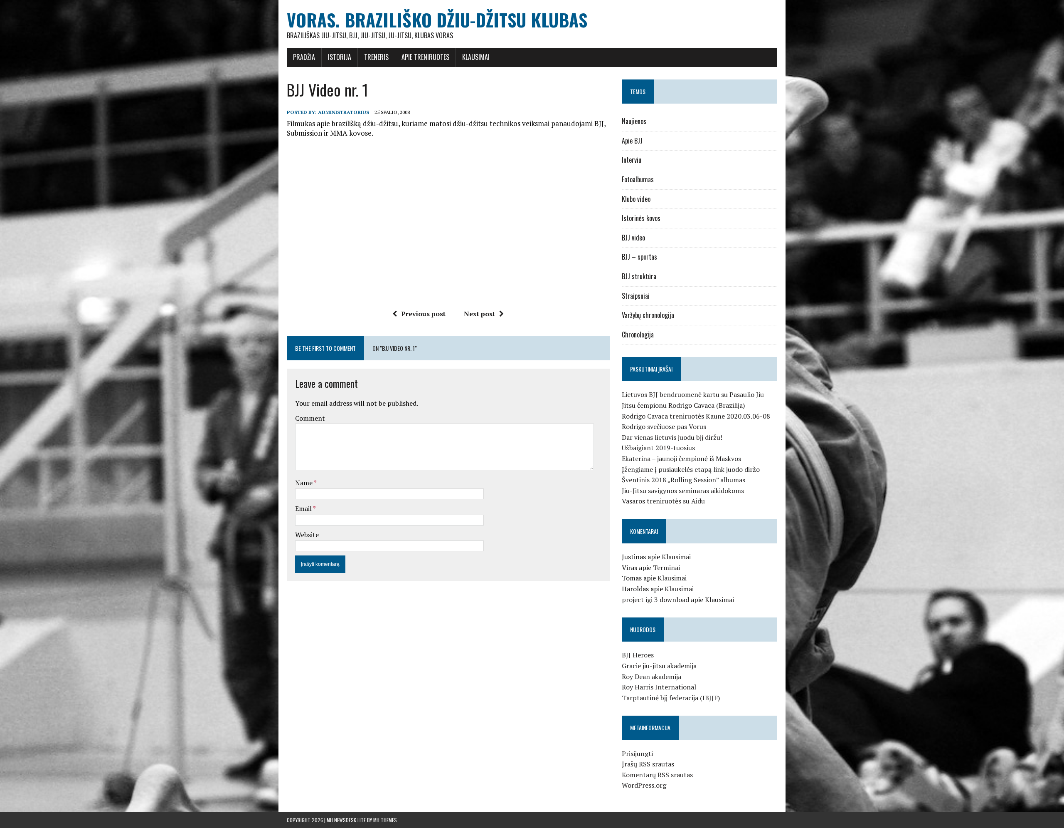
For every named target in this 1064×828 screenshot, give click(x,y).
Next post (479, 313)
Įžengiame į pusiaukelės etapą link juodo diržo (691, 469)
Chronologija (638, 335)
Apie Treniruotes (425, 57)
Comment (310, 418)
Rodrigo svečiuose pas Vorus (664, 426)
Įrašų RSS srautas (648, 764)
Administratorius (343, 112)
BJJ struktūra (639, 276)
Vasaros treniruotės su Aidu (663, 501)
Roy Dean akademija (651, 676)
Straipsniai (636, 296)
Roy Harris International (659, 687)
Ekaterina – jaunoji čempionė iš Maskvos (681, 458)
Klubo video (636, 199)
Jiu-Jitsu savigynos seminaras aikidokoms (683, 490)
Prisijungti (637, 753)
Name (304, 482)
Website (307, 534)
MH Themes (385, 819)
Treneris (376, 57)
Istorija (339, 57)
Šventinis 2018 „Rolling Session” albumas (683, 479)
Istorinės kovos (641, 218)
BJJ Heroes (638, 654)
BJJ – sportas (639, 257)
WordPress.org (644, 785)
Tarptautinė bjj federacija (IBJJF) (671, 697)
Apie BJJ (632, 141)
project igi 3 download (655, 599)
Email (304, 508)
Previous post (423, 313)
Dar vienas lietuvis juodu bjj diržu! (672, 437)
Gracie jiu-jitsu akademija (659, 665)
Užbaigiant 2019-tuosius (658, 447)
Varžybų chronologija (648, 315)
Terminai (666, 567)
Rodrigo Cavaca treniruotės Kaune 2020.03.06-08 (696, 416)
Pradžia (304, 57)
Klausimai (476, 57)
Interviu (631, 160)
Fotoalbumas (638, 179)
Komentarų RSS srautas (657, 774)
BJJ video (633, 238)
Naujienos (634, 121)
